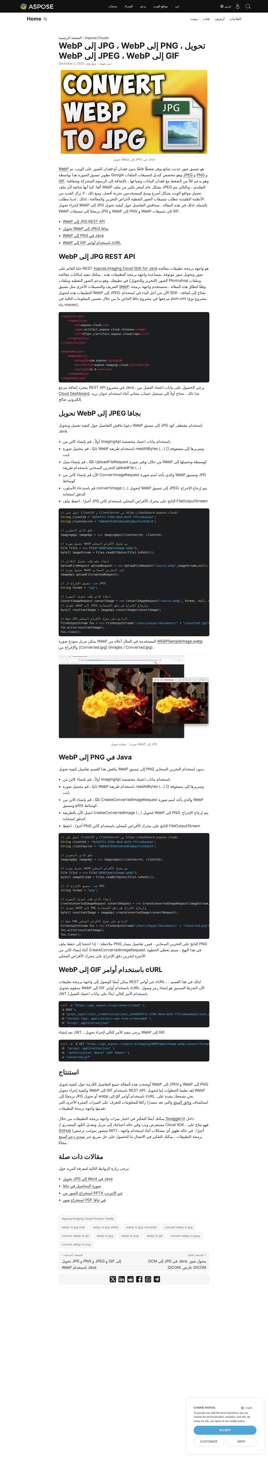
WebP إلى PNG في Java (83, 235)
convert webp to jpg (179, 1227)
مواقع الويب (160, 6)
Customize (209, 1441)
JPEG (188, 175)
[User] (237, 6)
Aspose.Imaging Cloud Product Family (88, 1218)
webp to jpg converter (141, 1227)
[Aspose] (37, 6)
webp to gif (154, 1236)
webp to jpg (105, 1236)
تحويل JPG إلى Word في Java (88, 1179)
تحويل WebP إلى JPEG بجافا (86, 228)
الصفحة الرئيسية (70, 38)
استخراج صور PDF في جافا (84, 1200)
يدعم (143, 6)
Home (34, 19)
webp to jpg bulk (73, 1227)
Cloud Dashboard (74, 393)
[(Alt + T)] (45, 19)
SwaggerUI (175, 1118)
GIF (61, 181)
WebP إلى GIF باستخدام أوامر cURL (92, 242)
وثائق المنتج (182, 1102)
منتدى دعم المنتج (72, 1136)
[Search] (248, 6)
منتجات (112, 6)
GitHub (65, 1130)
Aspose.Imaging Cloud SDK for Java (125, 268)
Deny (241, 1441)
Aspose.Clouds (97, 38)
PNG (201, 175)
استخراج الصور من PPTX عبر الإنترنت (93, 1193)
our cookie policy (234, 1421)
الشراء (129, 6)
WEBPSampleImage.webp (180, 641)
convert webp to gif (75, 1236)
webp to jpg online (105, 1227)
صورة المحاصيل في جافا (82, 1186)
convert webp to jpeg (185, 1236)
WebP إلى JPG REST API (84, 221)
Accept (225, 1430)
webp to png (130, 1236)
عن (177, 6)
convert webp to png (76, 1244)
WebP (64, 169)
